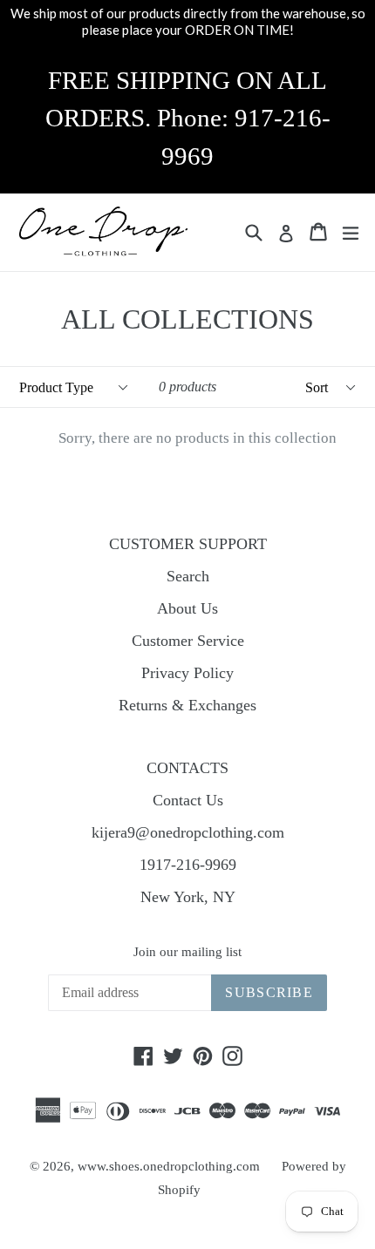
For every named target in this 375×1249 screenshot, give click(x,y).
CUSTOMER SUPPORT (188, 544)
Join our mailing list (187, 952)
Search (188, 576)
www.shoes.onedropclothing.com (169, 1166)
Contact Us (188, 800)
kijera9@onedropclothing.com (188, 832)
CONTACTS (187, 768)
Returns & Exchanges (187, 705)
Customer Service (188, 640)
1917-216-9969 (188, 864)
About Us (187, 608)
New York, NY (187, 897)
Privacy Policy (187, 673)
